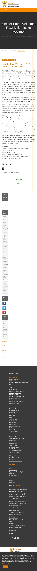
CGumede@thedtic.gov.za (14, 398)
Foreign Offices (12, 530)
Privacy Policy (12, 482)
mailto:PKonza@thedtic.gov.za (15, 461)
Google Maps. (22, 516)
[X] (3, 168)
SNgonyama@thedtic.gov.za (15, 456)
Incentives (11, 473)
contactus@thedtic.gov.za (14, 507)
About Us (4, 341)
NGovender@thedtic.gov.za (15, 393)
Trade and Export (13, 477)
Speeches (5, 334)
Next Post (19, 183)
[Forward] (10, 60)
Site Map (4, 350)
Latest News (3, 346)
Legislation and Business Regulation (17, 472)
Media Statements (9, 36)
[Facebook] (4, 303)
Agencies (11, 478)
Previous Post (19, 179)
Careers (4, 357)
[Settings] (14, 60)
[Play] (4, 60)
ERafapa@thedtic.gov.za (14, 426)
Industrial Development (14, 475)
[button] (2, 10)
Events (3, 354)
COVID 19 (5, 321)
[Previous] (7, 60)
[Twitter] (4, 308)
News (4, 331)
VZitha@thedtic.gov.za (14, 431)
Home (2, 36)
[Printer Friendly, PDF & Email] (11, 172)
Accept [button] (5, 567)
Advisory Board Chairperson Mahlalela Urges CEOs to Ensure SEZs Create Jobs (5, 287)
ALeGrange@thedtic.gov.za (15, 450)
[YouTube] (4, 312)
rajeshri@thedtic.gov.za (14, 403)
